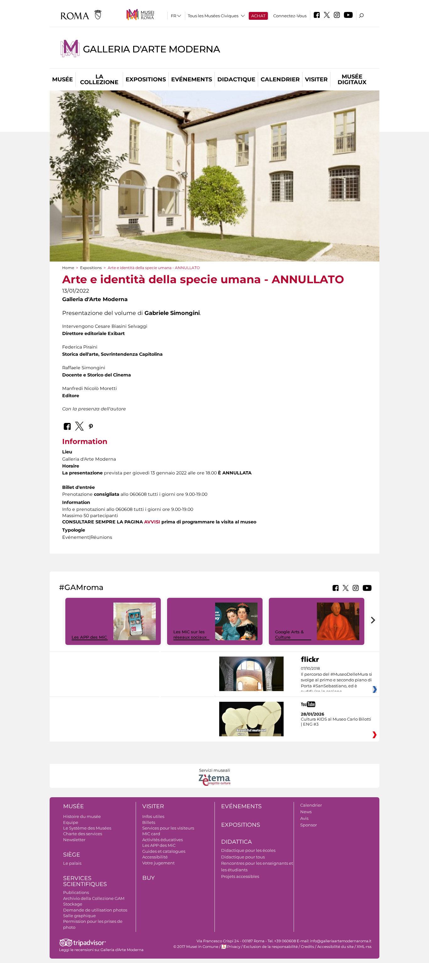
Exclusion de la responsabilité (270, 946)
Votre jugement (158, 862)
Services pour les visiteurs (168, 827)
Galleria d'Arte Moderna (151, 49)
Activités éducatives (162, 839)
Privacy (233, 946)
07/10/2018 (336, 680)
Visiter (316, 79)
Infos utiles (153, 816)
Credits (307, 946)
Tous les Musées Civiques (213, 15)
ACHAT (258, 15)
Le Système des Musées (87, 827)
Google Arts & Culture (289, 634)
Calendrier (280, 79)
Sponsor (308, 824)
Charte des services (82, 833)
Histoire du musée (82, 816)
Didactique (236, 79)
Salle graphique (79, 915)
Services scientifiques (85, 881)
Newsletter (74, 839)
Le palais (72, 863)
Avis (304, 818)
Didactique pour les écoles (248, 850)
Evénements (191, 79)
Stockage (72, 903)
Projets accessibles (240, 876)
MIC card (151, 833)
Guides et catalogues (163, 851)
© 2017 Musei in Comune (195, 946)
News (306, 811)
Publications (76, 892)
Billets (148, 822)
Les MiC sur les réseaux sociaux (190, 634)
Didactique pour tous (243, 856)
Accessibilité (155, 856)
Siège (71, 855)
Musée (62, 79)
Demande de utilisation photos (95, 909)
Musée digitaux (352, 79)
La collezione (99, 79)
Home (68, 267)
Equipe (70, 822)
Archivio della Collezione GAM (93, 898)
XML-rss (364, 946)
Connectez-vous (290, 15)
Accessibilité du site (335, 946)
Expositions (146, 79)
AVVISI (152, 522)
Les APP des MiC (89, 637)
